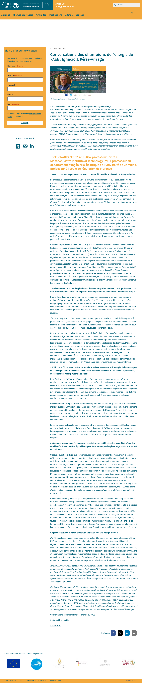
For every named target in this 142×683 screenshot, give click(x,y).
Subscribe (25, 123)
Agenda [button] (69, 15)
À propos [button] (5, 15)
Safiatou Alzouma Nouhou (61, 620)
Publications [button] (55, 15)
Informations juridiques (36, 681)
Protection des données (13, 681)
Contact (80, 15)
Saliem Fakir (55, 625)
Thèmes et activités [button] (23, 15)
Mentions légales (56, 681)
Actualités (41, 15)
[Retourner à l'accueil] (26, 5)
